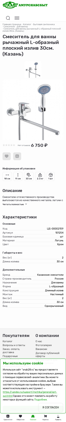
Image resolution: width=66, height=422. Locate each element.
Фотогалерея (44, 345)
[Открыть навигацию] (16, 18)
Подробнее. (40, 399)
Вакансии (41, 349)
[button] (58, 418)
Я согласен (50, 407)
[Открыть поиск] (7, 18)
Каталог (7, 341)
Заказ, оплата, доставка (11, 351)
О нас (39, 341)
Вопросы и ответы (14, 345)
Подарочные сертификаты (11, 358)
